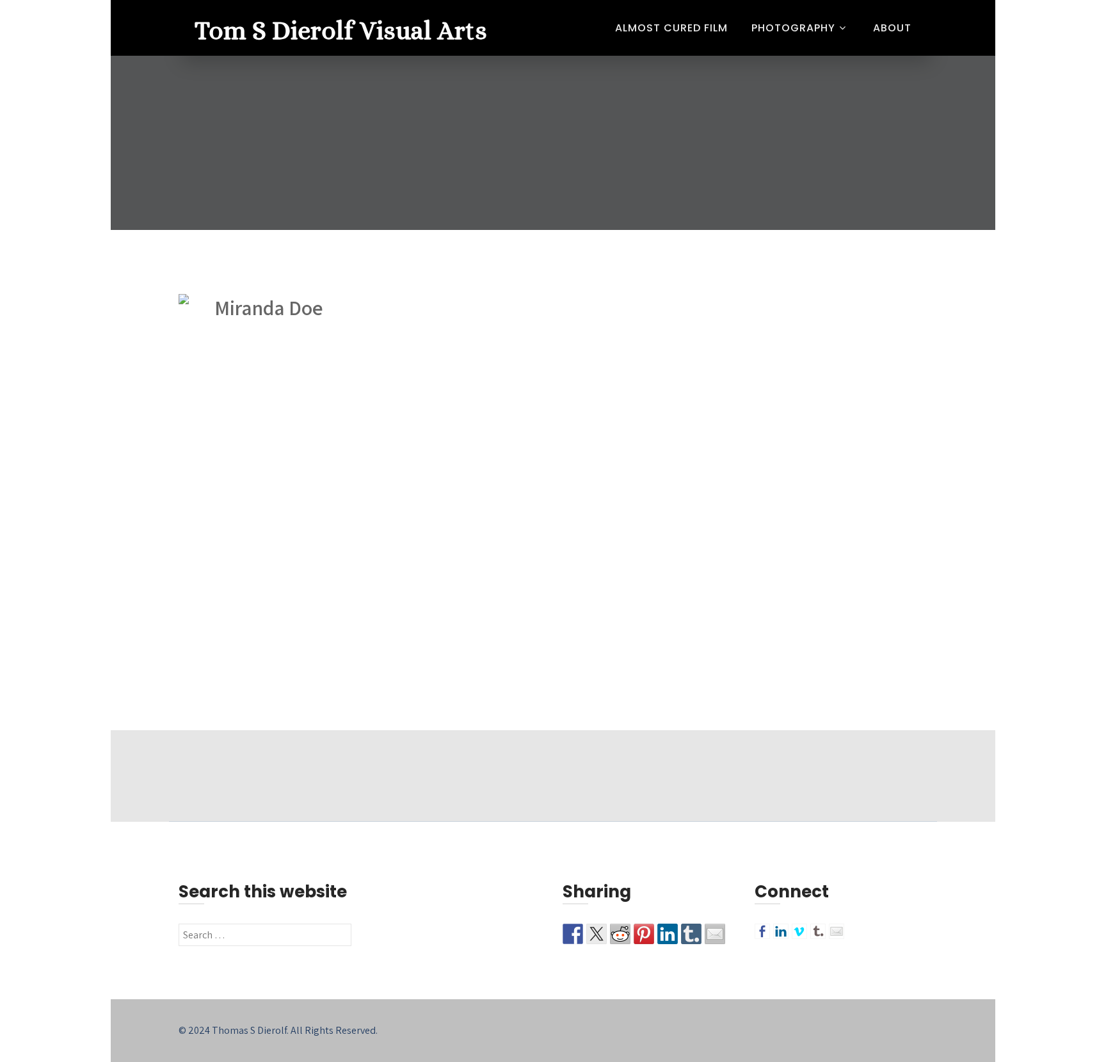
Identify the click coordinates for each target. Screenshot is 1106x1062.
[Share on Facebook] (573, 934)
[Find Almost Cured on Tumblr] (818, 931)
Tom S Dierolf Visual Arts (341, 30)
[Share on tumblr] (691, 934)
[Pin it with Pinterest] (644, 934)
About (892, 27)
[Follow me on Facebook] (762, 931)
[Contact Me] (836, 931)
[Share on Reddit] (620, 934)
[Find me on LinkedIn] (781, 931)
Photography (793, 27)
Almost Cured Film (671, 27)
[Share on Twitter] (596, 934)
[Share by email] (715, 934)
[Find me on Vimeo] (799, 931)
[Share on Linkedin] (667, 934)
